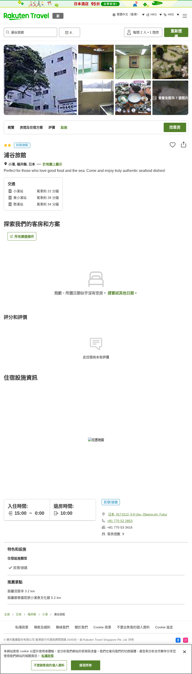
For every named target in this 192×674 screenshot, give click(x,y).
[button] (26, 15)
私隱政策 (47, 656)
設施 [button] (64, 127)
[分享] (183, 144)
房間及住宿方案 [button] (31, 127)
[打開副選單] (184, 15)
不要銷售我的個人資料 (49, 665)
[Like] (172, 144)
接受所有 (85, 665)
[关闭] (184, 652)
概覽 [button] (11, 127)
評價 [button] (51, 127)
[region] (96, 659)
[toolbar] (90, 32)
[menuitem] (129, 15)
